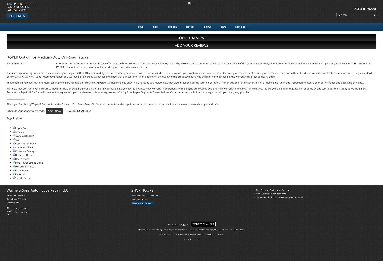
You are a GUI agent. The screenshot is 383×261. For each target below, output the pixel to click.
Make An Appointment (142, 203)
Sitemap (221, 234)
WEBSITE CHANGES (203, 224)
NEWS (223, 26)
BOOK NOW (54, 111)
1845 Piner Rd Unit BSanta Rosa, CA (22, 5)
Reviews (207, 26)
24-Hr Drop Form (165, 234)
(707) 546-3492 (17, 10)
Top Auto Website (239, 230)
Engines (17, 118)
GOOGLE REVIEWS (191, 37)
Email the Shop (21, 212)
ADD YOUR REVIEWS (191, 45)
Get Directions (13, 202)
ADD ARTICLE (188, 239)
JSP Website (226, 230)
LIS (198, 239)
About (156, 26)
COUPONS (172, 26)
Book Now (17, 16)
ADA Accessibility (181, 234)
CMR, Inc (217, 230)
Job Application (195, 234)
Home (140, 26)
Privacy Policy (209, 234)
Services (190, 26)
